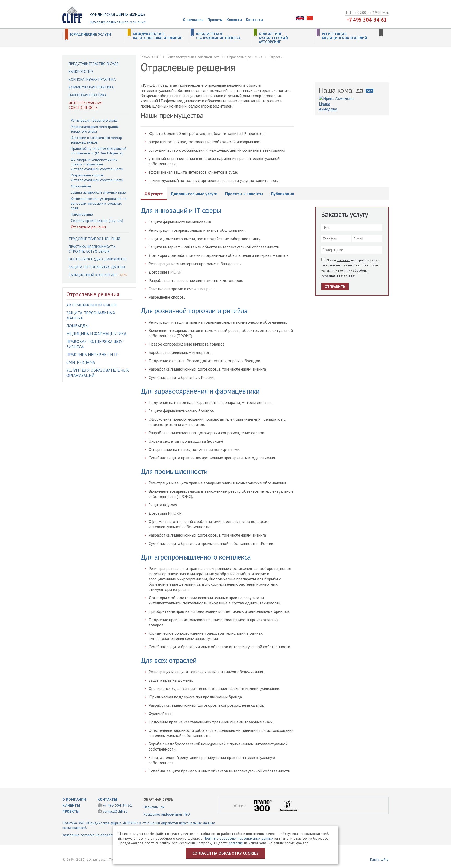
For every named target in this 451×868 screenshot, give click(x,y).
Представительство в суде (93, 63)
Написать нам (154, 807)
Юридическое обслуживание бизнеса (218, 36)
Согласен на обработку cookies (225, 853)
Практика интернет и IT (92, 354)
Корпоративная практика (92, 79)
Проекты (215, 19)
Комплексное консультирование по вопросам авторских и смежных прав (99, 203)
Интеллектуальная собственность (85, 105)
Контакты (254, 19)
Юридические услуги (90, 35)
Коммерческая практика (91, 87)
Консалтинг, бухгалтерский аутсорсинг (273, 38)
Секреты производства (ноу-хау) (97, 220)
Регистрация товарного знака (94, 120)
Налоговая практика (87, 95)
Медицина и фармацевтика (96, 333)
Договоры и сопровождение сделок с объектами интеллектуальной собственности (97, 164)
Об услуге (154, 193)
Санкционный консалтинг (93, 274)
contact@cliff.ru (115, 811)
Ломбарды (77, 325)
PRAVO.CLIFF (151, 57)
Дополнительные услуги (194, 193)
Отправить (335, 286)
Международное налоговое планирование (157, 36)
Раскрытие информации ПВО (167, 814)
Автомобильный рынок (91, 304)
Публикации (282, 193)
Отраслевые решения (88, 226)
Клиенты (234, 19)
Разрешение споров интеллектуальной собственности (97, 177)
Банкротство (81, 71)
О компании (193, 19)
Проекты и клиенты (244, 193)
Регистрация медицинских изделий (344, 36)
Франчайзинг (81, 186)
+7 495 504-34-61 (367, 19)
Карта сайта (379, 859)
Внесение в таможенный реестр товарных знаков (96, 140)
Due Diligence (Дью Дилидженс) (98, 259)
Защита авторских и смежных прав (98, 192)
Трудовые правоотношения (94, 238)
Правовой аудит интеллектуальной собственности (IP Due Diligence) (98, 151)
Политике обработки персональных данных (238, 838)
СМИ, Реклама (80, 362)
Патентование (82, 214)
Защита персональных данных (97, 267)
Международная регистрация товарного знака (95, 129)
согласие (343, 260)
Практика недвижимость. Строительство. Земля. (92, 249)
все (369, 91)
